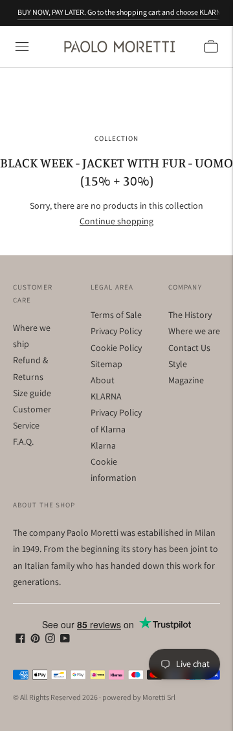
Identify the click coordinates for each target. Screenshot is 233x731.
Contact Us (189, 348)
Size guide (32, 393)
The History (190, 315)
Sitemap (106, 364)
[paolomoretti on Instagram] (50, 640)
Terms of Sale (116, 315)
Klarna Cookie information (114, 461)
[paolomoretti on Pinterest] (35, 640)
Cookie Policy (116, 348)
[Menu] (22, 46)
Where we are (194, 331)
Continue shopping (116, 221)
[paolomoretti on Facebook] (20, 640)
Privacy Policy (116, 331)
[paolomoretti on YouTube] (65, 640)
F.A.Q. (23, 441)
